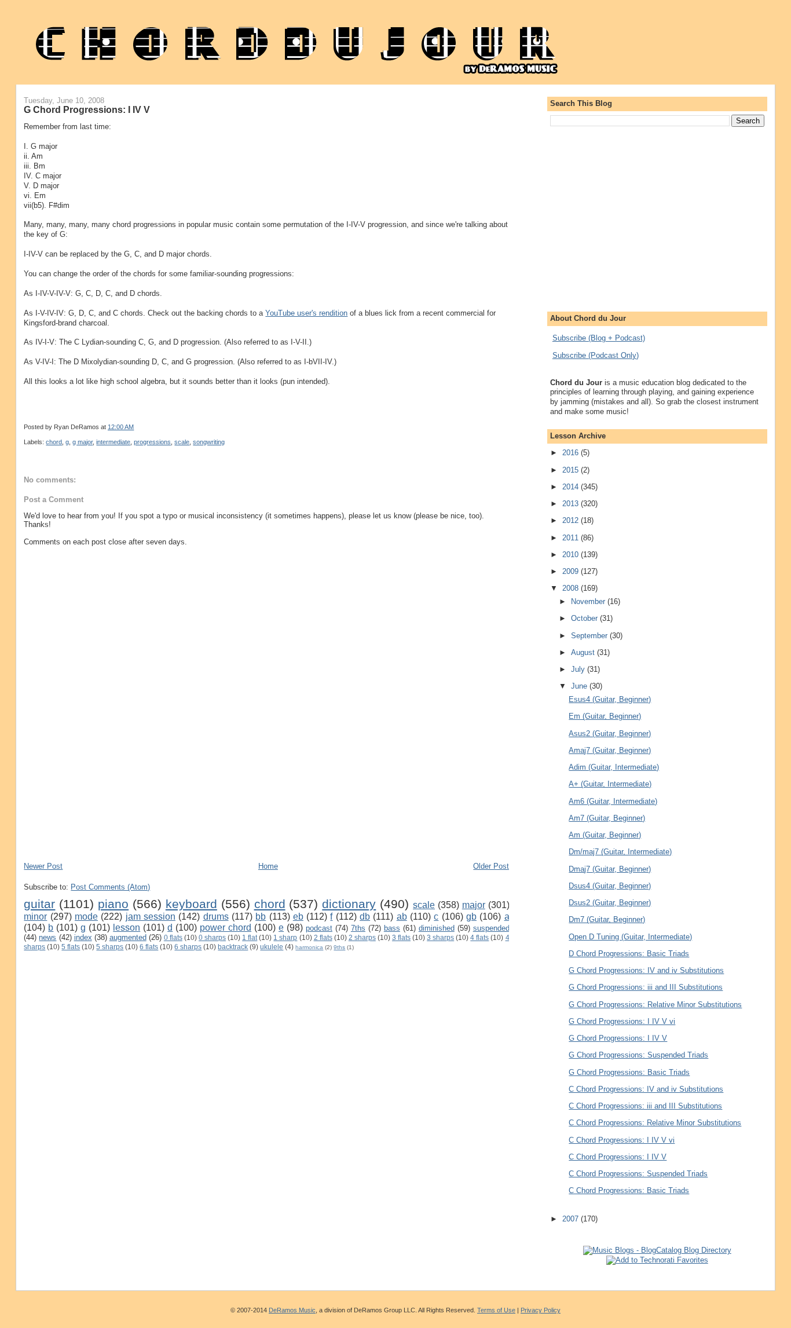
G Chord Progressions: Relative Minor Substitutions (655, 1004)
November (589, 601)
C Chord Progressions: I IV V (618, 1157)
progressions (152, 441)
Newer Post (43, 866)
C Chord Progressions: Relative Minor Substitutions (655, 1122)
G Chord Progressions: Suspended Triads (638, 1055)
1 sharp (285, 937)
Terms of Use (496, 1310)
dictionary (349, 903)
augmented (128, 937)
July (579, 669)
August (584, 652)
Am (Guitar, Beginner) (605, 835)
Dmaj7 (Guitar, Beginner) (610, 869)
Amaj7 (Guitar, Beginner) (610, 750)
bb (260, 916)
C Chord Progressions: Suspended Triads (638, 1173)
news (47, 937)
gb (471, 916)
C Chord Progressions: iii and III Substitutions (645, 1106)
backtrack (233, 946)
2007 (571, 1218)
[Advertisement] (234, 826)
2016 (571, 452)
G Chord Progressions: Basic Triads (629, 1072)
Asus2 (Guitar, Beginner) (610, 733)
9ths (339, 947)
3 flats (401, 937)
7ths (358, 928)
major (473, 905)
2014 (571, 486)
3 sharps (440, 937)
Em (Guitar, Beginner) (605, 716)
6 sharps (188, 946)
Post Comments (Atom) (110, 887)
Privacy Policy (541, 1310)
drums (216, 916)
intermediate (113, 441)
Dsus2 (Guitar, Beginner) (610, 902)
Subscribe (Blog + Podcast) (598, 338)
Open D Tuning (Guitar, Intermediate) (630, 936)
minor (35, 916)
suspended (491, 928)
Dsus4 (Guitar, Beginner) (610, 885)
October (585, 618)
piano (113, 903)
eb (298, 916)
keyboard (191, 903)
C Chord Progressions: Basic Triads (629, 1190)
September (590, 635)
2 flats (323, 937)
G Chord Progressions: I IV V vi (622, 1021)
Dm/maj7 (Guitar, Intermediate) (620, 851)
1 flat (249, 937)
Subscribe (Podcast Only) (595, 355)
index (83, 937)
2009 (571, 571)
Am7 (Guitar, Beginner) (607, 818)
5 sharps (109, 946)
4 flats (479, 937)
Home (268, 866)
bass (392, 928)
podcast (319, 928)
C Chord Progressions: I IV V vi (622, 1140)
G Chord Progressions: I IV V (87, 109)
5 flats (70, 946)
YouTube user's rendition (306, 313)
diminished (437, 928)
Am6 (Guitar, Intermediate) (613, 801)
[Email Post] (445, 426)
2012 (571, 520)
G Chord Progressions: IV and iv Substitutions (646, 970)
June (580, 686)
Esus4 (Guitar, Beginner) (610, 699)
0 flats (173, 937)
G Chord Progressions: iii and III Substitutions (646, 987)
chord (54, 441)
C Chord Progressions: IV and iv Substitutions (646, 1089)
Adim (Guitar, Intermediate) (614, 767)
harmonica (309, 947)
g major (82, 441)
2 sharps (362, 937)
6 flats (149, 946)
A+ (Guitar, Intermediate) (610, 784)
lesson (126, 927)
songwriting (209, 441)
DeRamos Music (292, 1310)
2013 (571, 503)
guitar (39, 903)
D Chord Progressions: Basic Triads (629, 953)
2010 (571, 554)
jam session (150, 916)
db (365, 916)
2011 (571, 537)
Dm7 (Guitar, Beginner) (607, 919)
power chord (225, 927)
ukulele (271, 946)
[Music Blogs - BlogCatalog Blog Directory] (657, 1250)
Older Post (491, 866)
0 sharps (212, 937)
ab (402, 916)
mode (86, 916)
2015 (571, 470)
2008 (571, 588)
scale (181, 441)
